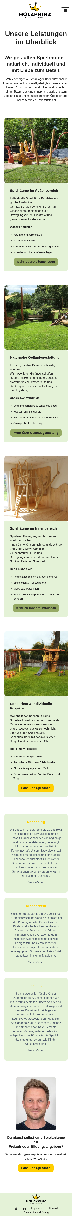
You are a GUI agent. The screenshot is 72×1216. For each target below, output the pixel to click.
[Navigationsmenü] (65, 10)
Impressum (37, 1208)
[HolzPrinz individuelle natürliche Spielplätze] (36, 10)
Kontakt (53, 1208)
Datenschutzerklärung (36, 1212)
